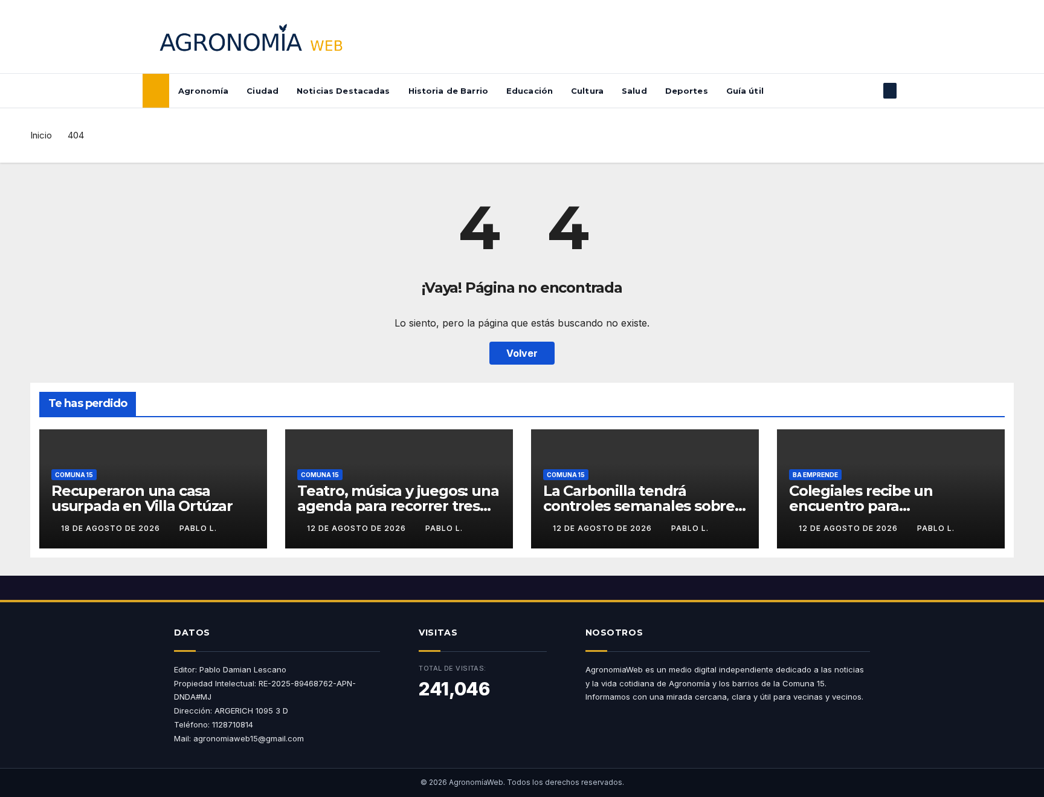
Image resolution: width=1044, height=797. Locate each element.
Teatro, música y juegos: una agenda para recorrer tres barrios (397, 506)
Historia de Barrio (448, 91)
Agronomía (203, 91)
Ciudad (262, 91)
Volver (522, 353)
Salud (634, 91)
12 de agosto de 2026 (357, 528)
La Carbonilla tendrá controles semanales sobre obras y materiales (639, 506)
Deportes (686, 91)
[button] (870, 91)
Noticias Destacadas (343, 91)
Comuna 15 (74, 474)
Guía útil (745, 91)
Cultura (587, 91)
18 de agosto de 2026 (112, 528)
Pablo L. (198, 528)
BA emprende (815, 474)
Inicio (41, 135)
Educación (529, 91)
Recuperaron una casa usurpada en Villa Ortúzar (142, 498)
